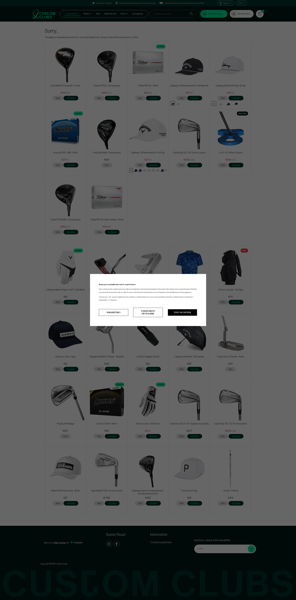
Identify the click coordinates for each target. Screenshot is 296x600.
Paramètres (113, 312)
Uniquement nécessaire (148, 312)
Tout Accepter (182, 312)
